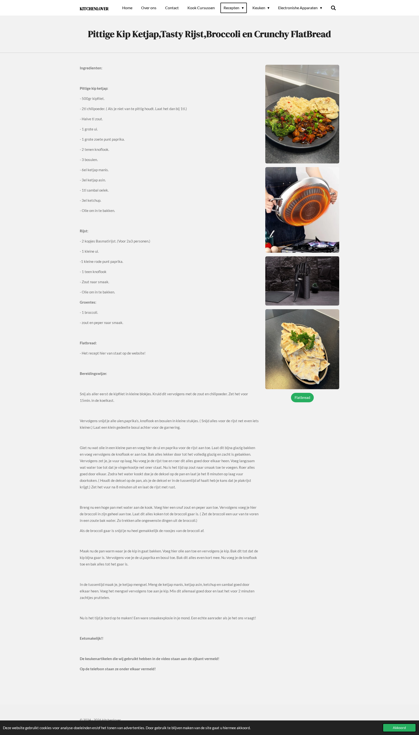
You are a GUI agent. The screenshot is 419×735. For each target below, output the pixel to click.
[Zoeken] (333, 8)
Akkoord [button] (399, 728)
